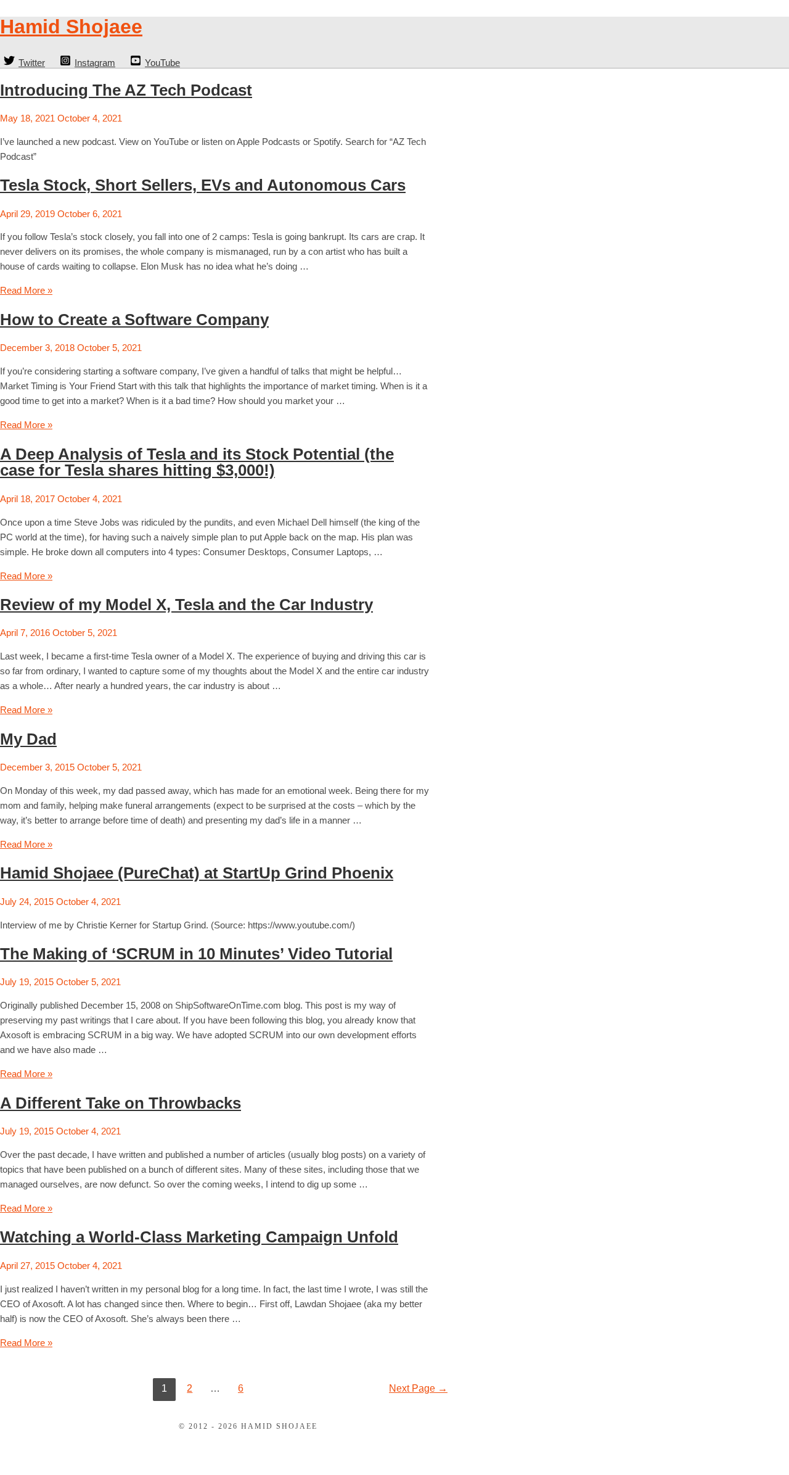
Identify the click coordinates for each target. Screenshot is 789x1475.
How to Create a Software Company (134, 319)
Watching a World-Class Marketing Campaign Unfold (199, 1237)
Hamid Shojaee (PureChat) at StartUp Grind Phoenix (196, 873)
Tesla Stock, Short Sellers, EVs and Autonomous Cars (203, 185)
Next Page (418, 1388)
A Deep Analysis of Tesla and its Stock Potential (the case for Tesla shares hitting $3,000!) (197, 462)
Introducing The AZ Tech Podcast (126, 90)
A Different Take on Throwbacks (120, 1103)
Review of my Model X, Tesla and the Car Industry (186, 604)
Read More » (26, 290)
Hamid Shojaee (71, 26)
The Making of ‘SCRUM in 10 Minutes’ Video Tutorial (196, 953)
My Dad (28, 739)
